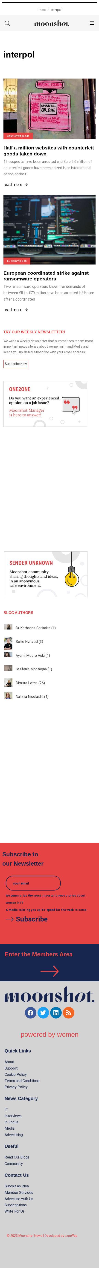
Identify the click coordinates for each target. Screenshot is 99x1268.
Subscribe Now (16, 364)
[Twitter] (43, 1013)
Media (10, 1128)
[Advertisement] (49, 489)
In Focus (11, 1122)
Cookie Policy (16, 1074)
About (10, 1062)
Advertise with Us (19, 1199)
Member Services (19, 1192)
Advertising (14, 1135)
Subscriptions (16, 1205)
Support (11, 1068)
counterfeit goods (18, 135)
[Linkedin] (56, 1013)
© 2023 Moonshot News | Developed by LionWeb (42, 1236)
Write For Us (15, 1211)
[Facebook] (30, 1013)
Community (14, 1164)
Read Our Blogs (17, 1157)
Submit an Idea (17, 1186)
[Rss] (68, 1013)
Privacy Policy (16, 1087)
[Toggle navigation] (79, 23)
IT (6, 1109)
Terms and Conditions (22, 1081)
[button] (7, 23)
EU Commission (17, 260)
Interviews (13, 1116)
